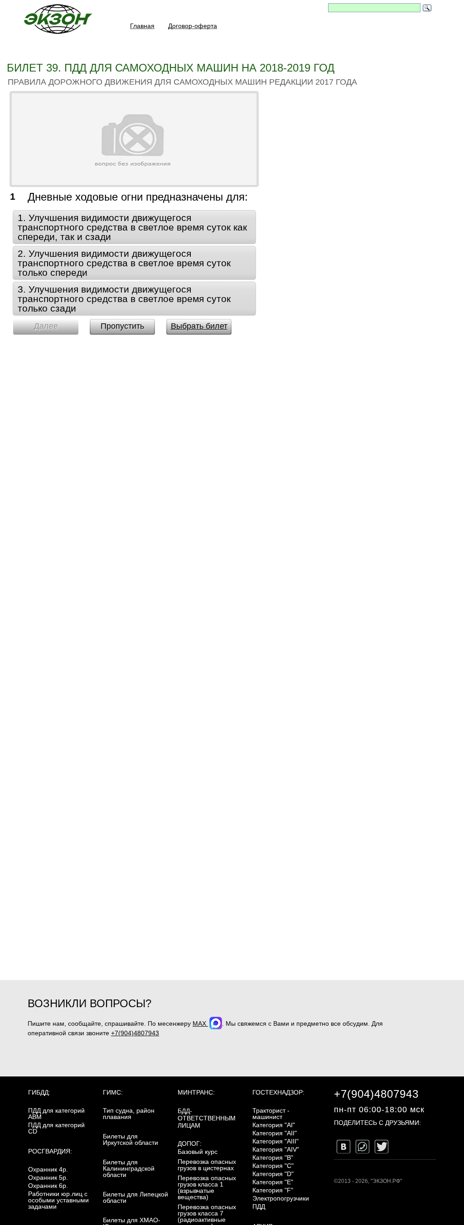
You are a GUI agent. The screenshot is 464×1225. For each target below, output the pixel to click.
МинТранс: (196, 1092)
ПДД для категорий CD (56, 1128)
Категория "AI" (273, 1125)
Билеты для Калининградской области (129, 1168)
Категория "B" (272, 1157)
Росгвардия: (50, 1151)
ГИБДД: (39, 1092)
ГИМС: (113, 1092)
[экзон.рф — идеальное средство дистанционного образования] (57, 19)
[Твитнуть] (381, 1146)
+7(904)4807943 (135, 1033)
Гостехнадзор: (278, 1092)
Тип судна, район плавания (129, 1113)
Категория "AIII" (275, 1141)
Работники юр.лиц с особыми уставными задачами (58, 1200)
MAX (200, 1023)
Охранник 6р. (48, 1185)
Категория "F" (272, 1190)
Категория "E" (272, 1182)
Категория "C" (273, 1165)
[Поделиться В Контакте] (343, 1146)
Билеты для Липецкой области (135, 1197)
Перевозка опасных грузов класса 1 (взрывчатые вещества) (207, 1187)
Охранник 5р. (48, 1177)
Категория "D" (273, 1173)
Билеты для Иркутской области (130, 1139)
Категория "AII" (274, 1133)
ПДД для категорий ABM (56, 1113)
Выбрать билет (199, 326)
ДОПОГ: (190, 1143)
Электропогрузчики (280, 1198)
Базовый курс (198, 1151)
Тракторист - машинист (271, 1113)
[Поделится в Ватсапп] (362, 1146)
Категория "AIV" (275, 1149)
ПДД (258, 1206)
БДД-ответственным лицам (207, 1118)
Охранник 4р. (48, 1169)
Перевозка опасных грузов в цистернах (207, 1165)
